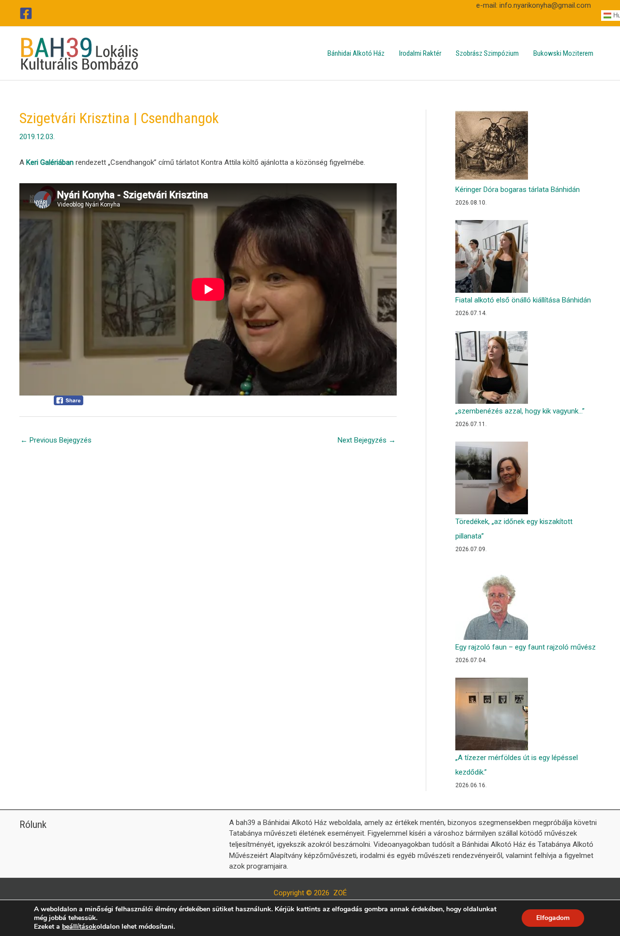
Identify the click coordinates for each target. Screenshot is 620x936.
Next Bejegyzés (367, 440)
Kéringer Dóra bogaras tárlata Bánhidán (517, 189)
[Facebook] (25, 13)
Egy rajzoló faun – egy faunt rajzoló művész (525, 647)
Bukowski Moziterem (563, 53)
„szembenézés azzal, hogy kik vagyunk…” (520, 411)
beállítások (79, 926)
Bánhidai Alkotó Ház (356, 53)
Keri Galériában (50, 162)
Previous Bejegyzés (56, 440)
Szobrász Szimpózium (487, 53)
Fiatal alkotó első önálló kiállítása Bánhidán (523, 300)
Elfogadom (553, 917)
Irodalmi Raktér (420, 53)
